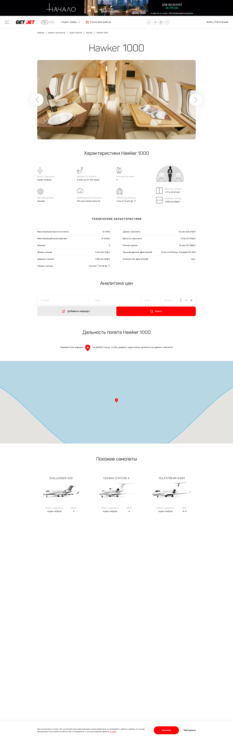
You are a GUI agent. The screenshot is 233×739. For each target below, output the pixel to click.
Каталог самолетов (56, 33)
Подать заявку (69, 22)
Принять (166, 730)
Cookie (113, 731)
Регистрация (221, 22)
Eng (52, 22)
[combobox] (169, 300)
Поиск (158, 311)
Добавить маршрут (78, 311)
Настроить (190, 730)
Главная (40, 33)
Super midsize (75, 33)
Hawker (89, 33)
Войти (210, 22)
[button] (195, 99)
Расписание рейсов (100, 22)
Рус (45, 22)
